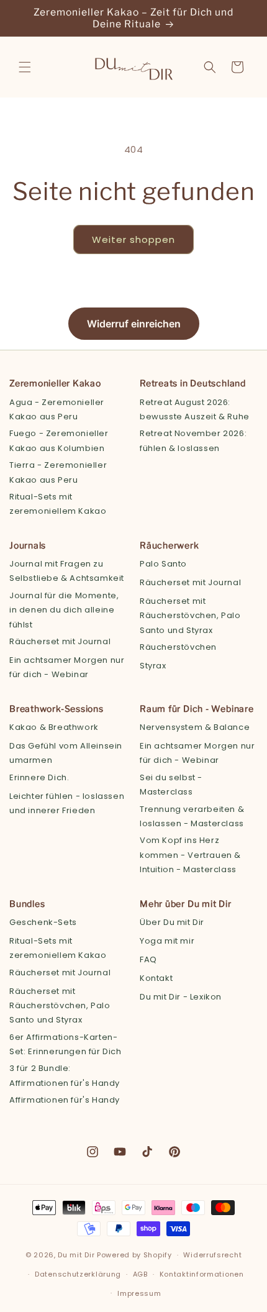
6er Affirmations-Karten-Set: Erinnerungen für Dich (65, 1044)
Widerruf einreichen (134, 323)
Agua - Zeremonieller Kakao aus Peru (56, 409)
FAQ (148, 959)
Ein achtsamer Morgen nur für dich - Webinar (66, 667)
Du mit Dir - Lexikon (181, 997)
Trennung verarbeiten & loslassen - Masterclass (192, 816)
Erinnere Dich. (39, 777)
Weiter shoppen (133, 239)
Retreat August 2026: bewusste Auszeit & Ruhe (195, 409)
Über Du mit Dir (172, 922)
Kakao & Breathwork (54, 727)
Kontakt (156, 978)
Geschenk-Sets (43, 922)
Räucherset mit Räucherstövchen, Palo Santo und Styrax (190, 615)
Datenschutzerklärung (78, 1274)
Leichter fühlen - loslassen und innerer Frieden (66, 803)
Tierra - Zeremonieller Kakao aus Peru (58, 472)
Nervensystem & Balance (195, 727)
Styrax (153, 666)
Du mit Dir (76, 1255)
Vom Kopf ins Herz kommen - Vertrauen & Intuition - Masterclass (190, 854)
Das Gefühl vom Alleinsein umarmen (65, 753)
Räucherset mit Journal (60, 641)
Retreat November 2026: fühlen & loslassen (193, 440)
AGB (140, 1274)
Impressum (139, 1293)
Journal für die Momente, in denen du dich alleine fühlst (64, 610)
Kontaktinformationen (202, 1274)
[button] (24, 67)
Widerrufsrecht (212, 1255)
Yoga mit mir (167, 941)
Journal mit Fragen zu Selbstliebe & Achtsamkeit (66, 571)
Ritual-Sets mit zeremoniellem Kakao (57, 504)
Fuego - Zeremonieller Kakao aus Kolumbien (59, 440)
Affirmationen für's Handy (64, 1100)
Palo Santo (163, 564)
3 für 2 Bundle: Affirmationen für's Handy (64, 1075)
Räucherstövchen (178, 647)
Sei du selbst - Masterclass (171, 785)
